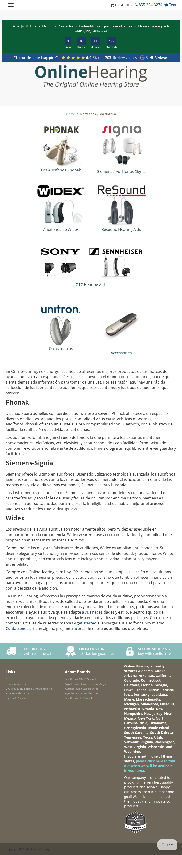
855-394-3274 (150, 4)
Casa (9, 679)
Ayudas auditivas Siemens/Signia (86, 684)
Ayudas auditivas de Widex (82, 689)
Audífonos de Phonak (79, 698)
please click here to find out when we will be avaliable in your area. (149, 766)
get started (86, 623)
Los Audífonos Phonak (61, 170)
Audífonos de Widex (61, 229)
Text (172, 4)
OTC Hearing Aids (91, 284)
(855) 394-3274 (95, 31)
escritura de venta (18, 693)
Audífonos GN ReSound (80, 679)
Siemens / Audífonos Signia (121, 171)
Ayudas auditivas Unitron (81, 693)
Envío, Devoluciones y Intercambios (29, 689)
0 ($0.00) (123, 5)
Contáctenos (17, 628)
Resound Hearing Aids (121, 229)
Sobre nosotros (16, 684)
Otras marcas (61, 348)
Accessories (121, 353)
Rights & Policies (16, 698)
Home (70, 114)
